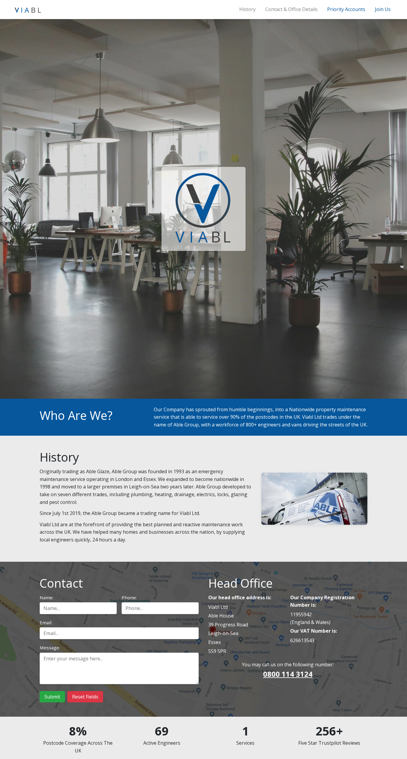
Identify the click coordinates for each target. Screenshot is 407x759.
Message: (50, 648)
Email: (46, 622)
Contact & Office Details (291, 9)
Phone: (129, 597)
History (247, 9)
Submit (52, 696)
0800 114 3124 (288, 674)
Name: (46, 597)
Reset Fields (85, 696)
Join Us (383, 9)
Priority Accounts (346, 9)
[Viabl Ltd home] (28, 9)
